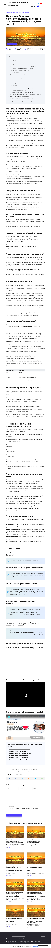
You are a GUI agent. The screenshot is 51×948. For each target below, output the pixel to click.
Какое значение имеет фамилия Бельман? (22, 88)
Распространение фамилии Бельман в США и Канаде (25, 66)
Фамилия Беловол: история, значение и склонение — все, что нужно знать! (14, 920)
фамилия (30, 771)
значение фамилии (16, 768)
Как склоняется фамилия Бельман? (20, 90)
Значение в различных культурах (18, 76)
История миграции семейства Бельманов (22, 68)
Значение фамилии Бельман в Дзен (19, 757)
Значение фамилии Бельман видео (19, 96)
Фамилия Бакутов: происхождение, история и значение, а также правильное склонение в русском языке (14, 868)
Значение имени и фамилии (18, 936)
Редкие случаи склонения (17, 83)
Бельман (9, 768)
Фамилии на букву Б (12, 43)
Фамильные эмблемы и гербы (18, 74)
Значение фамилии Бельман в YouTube (20, 753)
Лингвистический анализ (16, 72)
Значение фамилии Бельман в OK (18, 762)
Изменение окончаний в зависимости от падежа (23, 78)
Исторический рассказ (16, 62)
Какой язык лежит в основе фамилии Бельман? (23, 87)
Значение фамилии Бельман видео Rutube (22, 98)
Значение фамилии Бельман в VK (18, 751)
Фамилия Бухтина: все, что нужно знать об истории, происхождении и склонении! (14, 841)
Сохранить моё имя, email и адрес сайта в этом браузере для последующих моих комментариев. (24, 806)
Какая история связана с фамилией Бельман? (23, 92)
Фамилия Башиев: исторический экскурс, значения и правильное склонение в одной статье (34, 842)
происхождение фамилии (13, 769)
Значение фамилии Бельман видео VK (21, 100)
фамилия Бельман (38, 771)
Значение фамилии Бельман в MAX (19, 755)
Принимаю (35, 946)
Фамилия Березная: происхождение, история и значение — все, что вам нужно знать (35, 868)
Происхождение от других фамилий (19, 70)
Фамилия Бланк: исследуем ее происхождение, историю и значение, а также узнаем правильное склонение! (14, 894)
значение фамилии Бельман (29, 768)
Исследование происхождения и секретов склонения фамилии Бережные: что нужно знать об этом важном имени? (36, 920)
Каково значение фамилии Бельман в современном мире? (26, 94)
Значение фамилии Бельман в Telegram (20, 759)
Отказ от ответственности (12, 812)
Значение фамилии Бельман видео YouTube (23, 101)
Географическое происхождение (18, 65)
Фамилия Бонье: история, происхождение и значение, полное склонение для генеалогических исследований (36, 894)
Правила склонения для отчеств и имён (20, 81)
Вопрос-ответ (13, 85)
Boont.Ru (43, 936)
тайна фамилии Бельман (21, 771)
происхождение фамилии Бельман (28, 769)
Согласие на (22, 809)
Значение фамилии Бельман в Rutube (19, 749)
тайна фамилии (10, 771)
